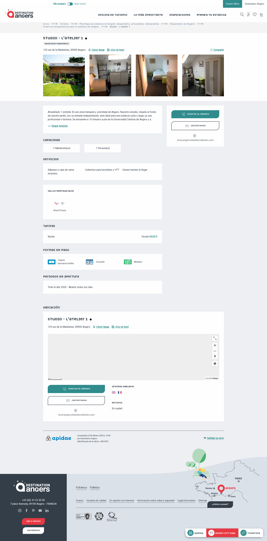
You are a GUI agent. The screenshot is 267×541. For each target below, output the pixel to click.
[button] (242, 14)
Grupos (79, 500)
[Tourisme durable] (248, 16)
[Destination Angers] (20, 13)
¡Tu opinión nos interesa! (121, 500)
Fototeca (81, 487)
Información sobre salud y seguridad (155, 500)
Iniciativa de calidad (96, 500)
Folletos (95, 487)
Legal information (186, 500)
